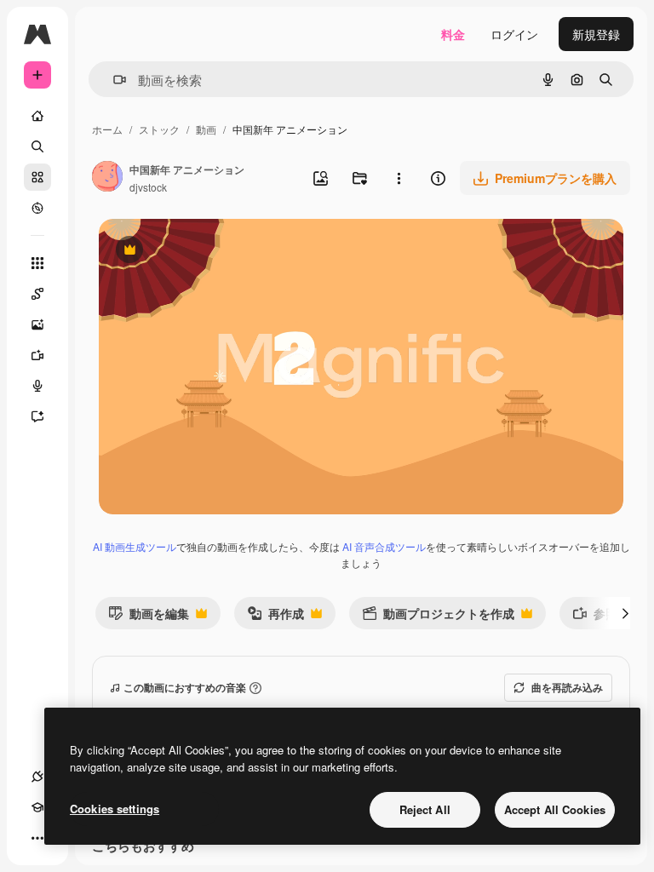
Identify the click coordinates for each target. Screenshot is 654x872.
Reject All (424, 809)
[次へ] (625, 613)
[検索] (37, 146)
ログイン (514, 34)
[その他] (37, 838)
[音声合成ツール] (37, 385)
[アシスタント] (37, 416)
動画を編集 (148, 617)
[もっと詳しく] (37, 207)
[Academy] (37, 807)
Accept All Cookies (554, 809)
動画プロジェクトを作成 (438, 617)
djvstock (148, 187)
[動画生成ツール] (37, 355)
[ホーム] (37, 115)
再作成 (275, 617)
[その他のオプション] (399, 178)
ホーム (107, 129)
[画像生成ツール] (37, 324)
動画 (206, 129)
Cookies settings (114, 808)
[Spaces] (37, 293)
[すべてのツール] (37, 263)
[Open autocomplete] (112, 79)
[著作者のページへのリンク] (107, 178)
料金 (453, 34)
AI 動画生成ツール (134, 546)
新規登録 (596, 34)
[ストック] (37, 177)
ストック (159, 129)
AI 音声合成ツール (384, 546)
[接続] (37, 776)
